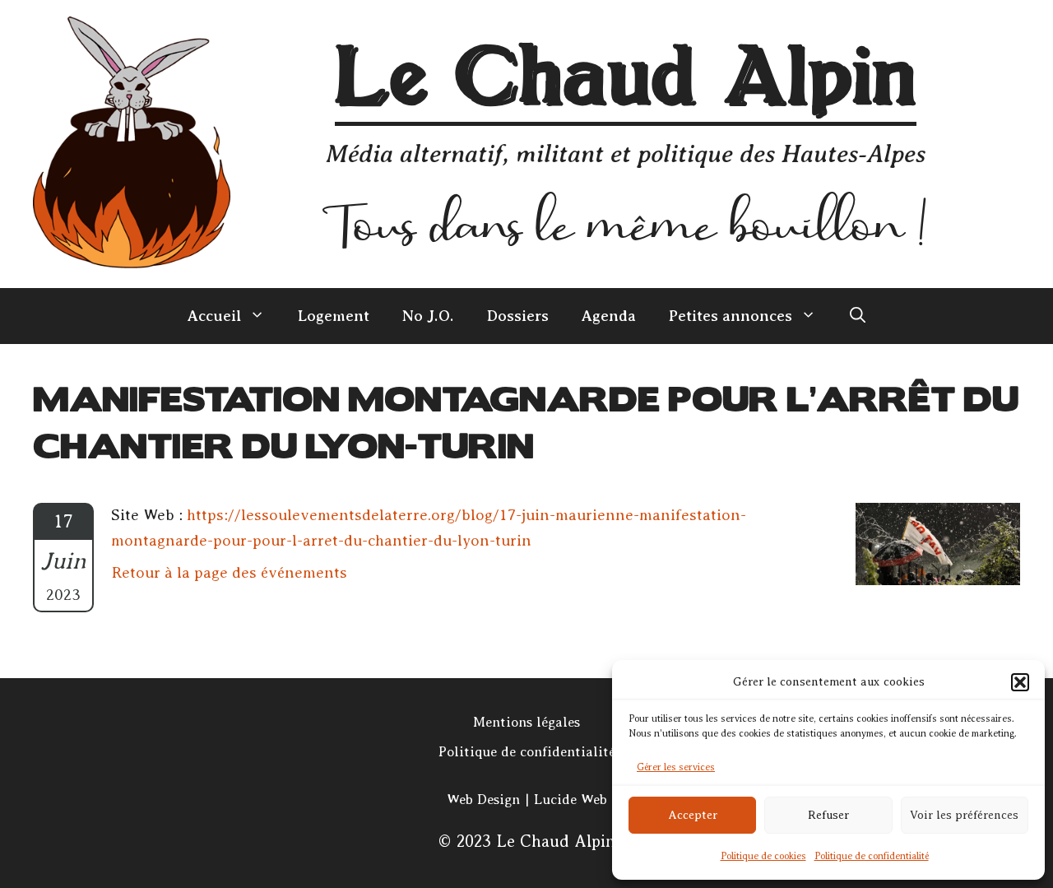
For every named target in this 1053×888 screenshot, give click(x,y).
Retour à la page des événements (229, 573)
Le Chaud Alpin (625, 81)
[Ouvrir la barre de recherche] (857, 316)
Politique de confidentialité (871, 856)
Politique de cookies (763, 856)
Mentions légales (526, 722)
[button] (1020, 682)
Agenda (609, 316)
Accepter (692, 815)
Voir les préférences (964, 815)
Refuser (828, 815)
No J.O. (428, 316)
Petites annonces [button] (730, 316)
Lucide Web (570, 799)
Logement (333, 316)
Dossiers (518, 316)
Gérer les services (676, 767)
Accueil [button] (214, 316)
